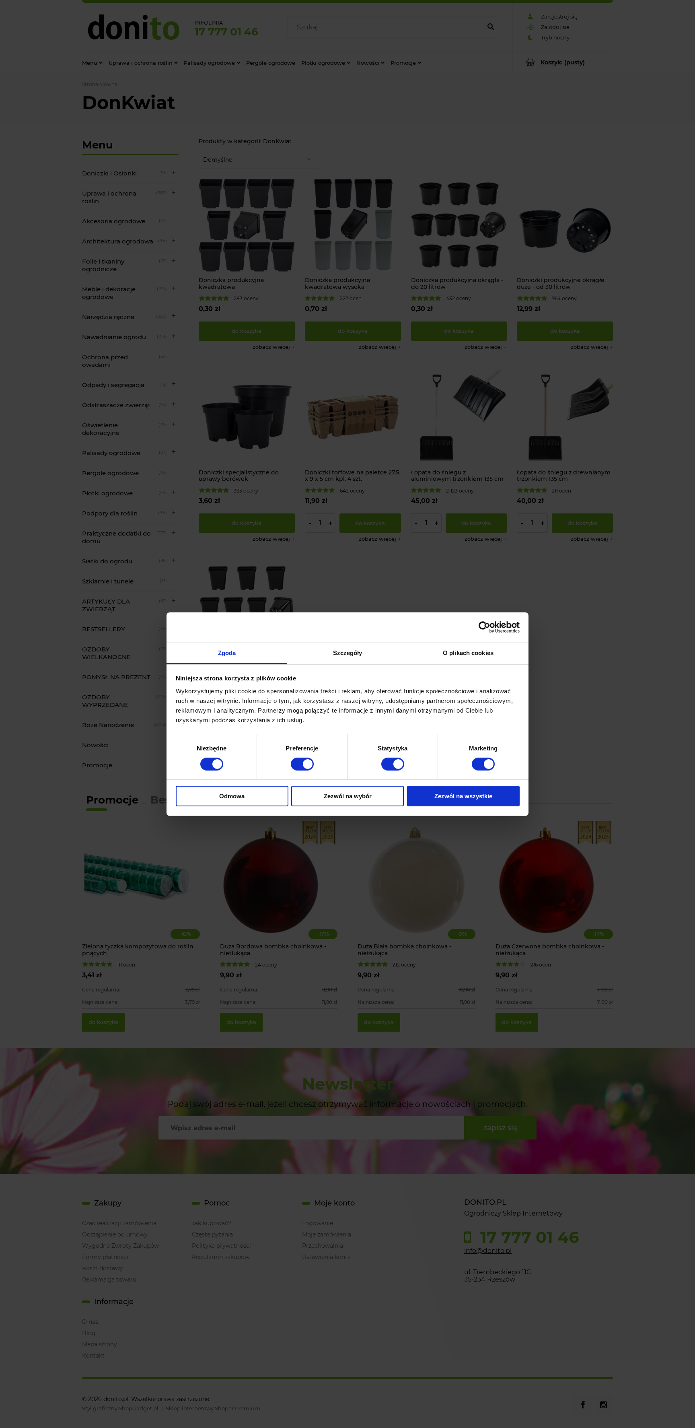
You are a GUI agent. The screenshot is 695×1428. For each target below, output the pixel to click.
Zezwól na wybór (348, 796)
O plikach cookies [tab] (468, 652)
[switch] (302, 764)
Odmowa (232, 796)
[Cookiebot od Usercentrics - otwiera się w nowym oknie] (484, 627)
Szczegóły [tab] (347, 652)
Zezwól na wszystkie (463, 796)
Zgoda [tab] (227, 652)
